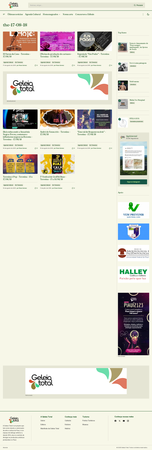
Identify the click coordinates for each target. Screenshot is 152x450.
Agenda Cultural (8, 62)
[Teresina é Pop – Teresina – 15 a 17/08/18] (20, 164)
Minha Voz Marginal (137, 100)
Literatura (133, 66)
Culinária (68, 420)
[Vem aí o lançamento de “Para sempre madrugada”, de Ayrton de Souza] (123, 47)
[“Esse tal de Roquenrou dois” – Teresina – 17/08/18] (94, 119)
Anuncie (5, 447)
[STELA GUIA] (123, 122)
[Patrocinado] (57, 87)
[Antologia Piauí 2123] (133, 324)
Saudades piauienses (136, 121)
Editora (132, 52)
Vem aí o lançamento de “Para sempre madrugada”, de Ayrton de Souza (139, 46)
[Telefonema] (123, 85)
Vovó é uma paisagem (138, 63)
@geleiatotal (131, 136)
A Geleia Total (46, 417)
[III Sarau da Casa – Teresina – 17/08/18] (20, 41)
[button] (3, 14)
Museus (85, 424)
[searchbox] (80, 5)
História (67, 428)
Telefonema (134, 82)
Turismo (85, 417)
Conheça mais (71, 417)
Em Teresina (19, 62)
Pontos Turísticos (88, 420)
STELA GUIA (134, 119)
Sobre (43, 420)
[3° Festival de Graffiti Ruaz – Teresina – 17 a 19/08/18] (57, 164)
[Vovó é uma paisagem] (123, 67)
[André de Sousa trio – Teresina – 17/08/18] (57, 119)
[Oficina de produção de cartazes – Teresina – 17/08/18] (57, 41)
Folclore (68, 424)
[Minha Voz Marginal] (123, 104)
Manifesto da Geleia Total (50, 428)
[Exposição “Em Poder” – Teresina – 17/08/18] (94, 41)
